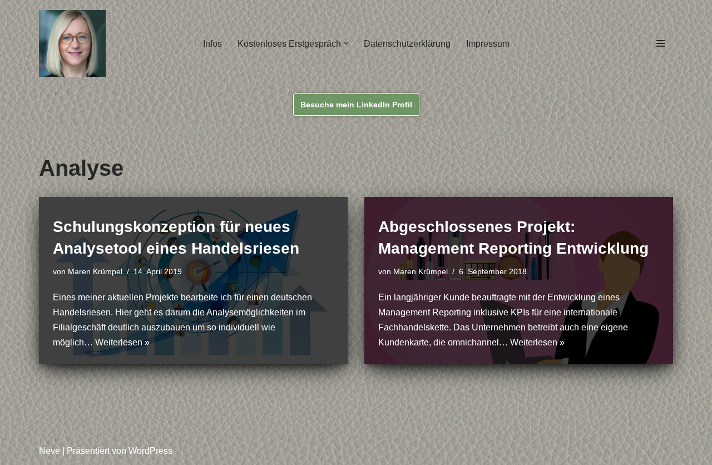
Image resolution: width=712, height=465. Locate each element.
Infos (212, 43)
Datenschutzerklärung (407, 43)
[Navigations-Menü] (660, 43)
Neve (49, 451)
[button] (346, 43)
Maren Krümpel (95, 271)
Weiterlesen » (122, 342)
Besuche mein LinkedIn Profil (356, 104)
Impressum (488, 43)
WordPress (150, 451)
